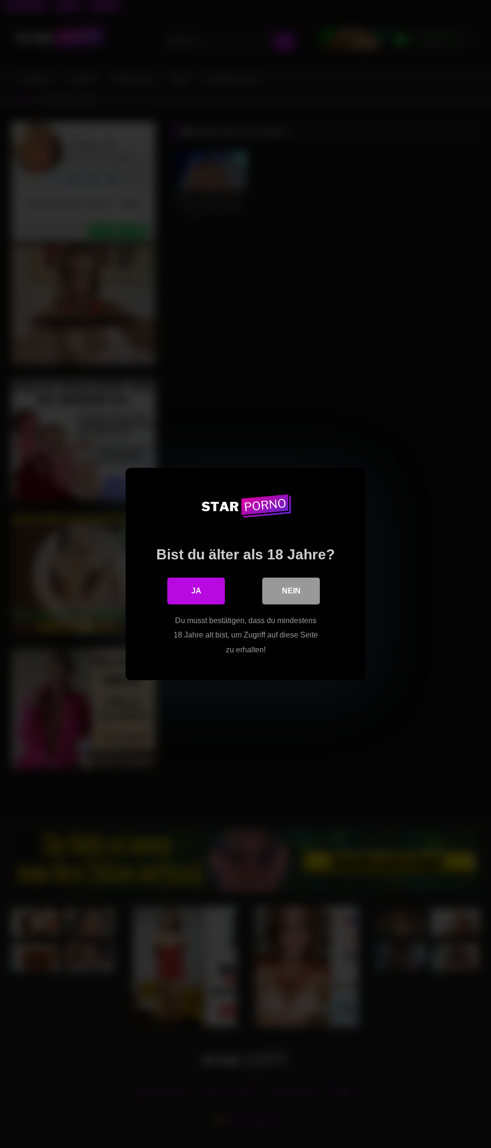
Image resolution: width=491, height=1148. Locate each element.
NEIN (291, 591)
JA (196, 591)
